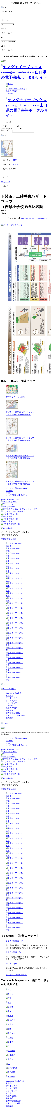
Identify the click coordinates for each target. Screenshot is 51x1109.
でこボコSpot (11, 963)
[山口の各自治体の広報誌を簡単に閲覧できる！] (10, 524)
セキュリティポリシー (15, 715)
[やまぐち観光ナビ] (9, 514)
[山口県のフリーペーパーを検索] (8, 504)
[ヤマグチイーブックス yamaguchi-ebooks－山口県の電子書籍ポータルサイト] (25, 77)
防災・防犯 (5, 182)
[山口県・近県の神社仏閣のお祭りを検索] (9, 502)
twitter (8, 493)
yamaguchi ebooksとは (16, 89)
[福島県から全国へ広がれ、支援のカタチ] (8, 507)
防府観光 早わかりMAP (16, 397)
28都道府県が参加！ (9, 539)
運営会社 (9, 696)
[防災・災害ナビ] (8, 516)
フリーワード (6, 131)
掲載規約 (9, 710)
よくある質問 (11, 701)
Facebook (9, 491)
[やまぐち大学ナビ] (8, 521)
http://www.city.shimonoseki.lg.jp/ (34, 218)
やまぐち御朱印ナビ (14, 941)
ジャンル (5, 129)
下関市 (14, 160)
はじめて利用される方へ (16, 495)
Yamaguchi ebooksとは (15, 693)
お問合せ (9, 94)
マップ (15, 164)
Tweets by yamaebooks (10, 499)
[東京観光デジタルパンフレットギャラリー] (20, 509)
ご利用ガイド (11, 698)
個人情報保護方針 (13, 713)
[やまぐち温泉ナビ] (9, 519)
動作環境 (9, 718)
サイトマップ (11, 703)
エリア (4, 126)
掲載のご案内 (11, 91)
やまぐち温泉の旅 (13, 952)
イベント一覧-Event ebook (16, 488)
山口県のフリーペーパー (16, 975)
